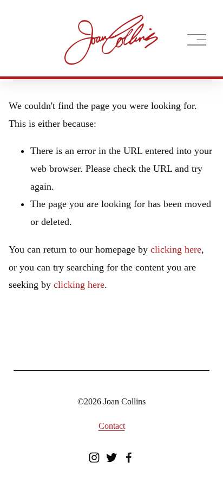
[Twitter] (111, 457)
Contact (112, 425)
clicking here (175, 249)
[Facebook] (128, 457)
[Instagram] (94, 457)
